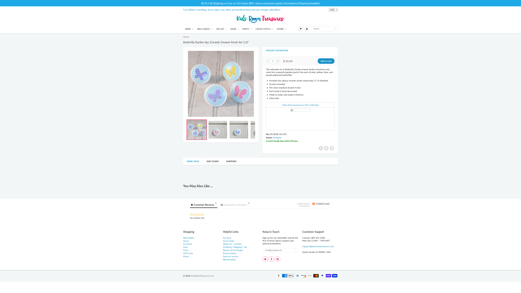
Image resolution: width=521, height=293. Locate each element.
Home (186, 36)
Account (227, 237)
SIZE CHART (213, 161)
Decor (220, 29)
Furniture (187, 244)
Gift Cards (188, 253)
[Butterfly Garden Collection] (301, 118)
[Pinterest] (277, 259)
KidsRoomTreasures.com (202, 275)
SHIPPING (231, 161)
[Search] (335, 29)
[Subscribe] (295, 250)
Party (245, 29)
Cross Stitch (263, 29)
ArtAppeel (277, 137)
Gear (233, 29)
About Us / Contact (232, 244)
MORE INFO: (193, 161)
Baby (188, 29)
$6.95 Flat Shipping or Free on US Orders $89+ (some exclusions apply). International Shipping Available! (260, 3)
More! (280, 29)
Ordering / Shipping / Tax (235, 247)
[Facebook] (271, 259)
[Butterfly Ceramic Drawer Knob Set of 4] (221, 84)
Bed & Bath (203, 29)
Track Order (228, 241)
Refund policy (229, 259)
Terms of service (230, 256)
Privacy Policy (229, 253)
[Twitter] (265, 259)
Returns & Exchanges (233, 250)
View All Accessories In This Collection (300, 105)
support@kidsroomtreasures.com (318, 246)
